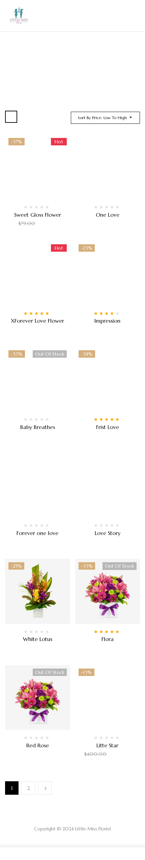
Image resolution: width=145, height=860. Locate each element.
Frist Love (107, 427)
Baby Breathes (37, 427)
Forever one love (37, 533)
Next (45, 788)
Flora (108, 639)
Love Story (107, 533)
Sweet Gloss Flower (37, 214)
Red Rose (37, 745)
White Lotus (37, 639)
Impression (107, 320)
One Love (107, 214)
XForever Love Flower (37, 320)
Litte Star (107, 745)
